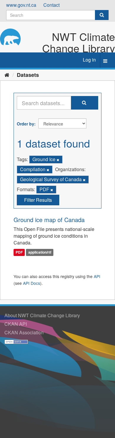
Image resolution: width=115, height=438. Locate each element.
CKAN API (15, 323)
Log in (89, 59)
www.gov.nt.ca (21, 4)
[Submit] (102, 15)
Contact (51, 4)
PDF (19, 252)
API (97, 276)
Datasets (28, 75)
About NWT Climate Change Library (42, 315)
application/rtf (39, 252)
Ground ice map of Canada (49, 219)
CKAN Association (24, 332)
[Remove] (58, 159)
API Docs (31, 283)
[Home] (6, 74)
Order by (25, 124)
